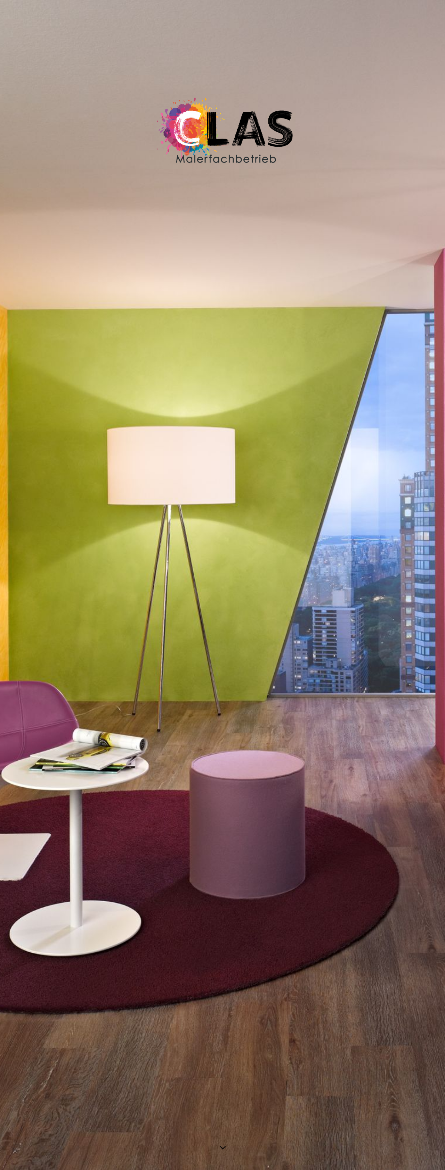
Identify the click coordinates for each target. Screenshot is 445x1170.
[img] (222, 585)
